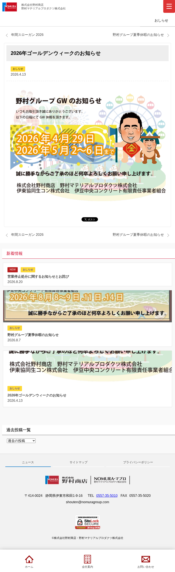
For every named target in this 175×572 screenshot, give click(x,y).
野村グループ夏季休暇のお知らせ (138, 35)
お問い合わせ (145, 566)
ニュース (28, 462)
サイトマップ (79, 462)
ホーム (29, 566)
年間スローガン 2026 (27, 35)
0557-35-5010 (107, 495)
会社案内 (87, 566)
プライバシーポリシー (138, 462)
